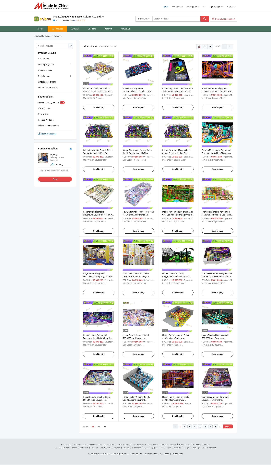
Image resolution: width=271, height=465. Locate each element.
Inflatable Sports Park (47, 87)
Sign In (166, 6)
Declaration (164, 454)
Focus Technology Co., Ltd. (117, 454)
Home (40, 28)
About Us (75, 28)
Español (74, 448)
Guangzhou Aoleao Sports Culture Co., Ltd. (77, 16)
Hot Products (66, 444)
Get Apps (216, 6)
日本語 (162, 448)
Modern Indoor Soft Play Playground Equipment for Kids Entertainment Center (176, 276)
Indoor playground (46, 64)
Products (59, 28)
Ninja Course (43, 76)
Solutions (92, 28)
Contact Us (125, 28)
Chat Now (58, 164)
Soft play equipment (47, 81)
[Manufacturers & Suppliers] (52, 5)
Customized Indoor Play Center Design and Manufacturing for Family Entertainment (136, 276)
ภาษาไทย (177, 448)
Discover (108, 28)
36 (99, 426)
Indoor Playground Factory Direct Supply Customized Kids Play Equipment (97, 153)
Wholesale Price (139, 444)
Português (84, 448)
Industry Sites (153, 444)
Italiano (117, 448)
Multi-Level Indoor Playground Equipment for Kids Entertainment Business (216, 91)
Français (94, 448)
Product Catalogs (48, 133)
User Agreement (151, 454)
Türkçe (186, 448)
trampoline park (45, 70)
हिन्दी (169, 448)
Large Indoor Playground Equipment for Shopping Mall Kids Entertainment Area (98, 276)
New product (43, 58)
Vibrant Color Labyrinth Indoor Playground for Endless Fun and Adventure (97, 91)
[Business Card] (71, 149)
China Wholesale (124, 444)
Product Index (184, 444)
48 (105, 426)
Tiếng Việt (196, 448)
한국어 (154, 448)
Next (227, 426)
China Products (80, 444)
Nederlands (136, 448)
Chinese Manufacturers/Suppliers (102, 444)
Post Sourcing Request (225, 18)
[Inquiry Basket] (204, 6)
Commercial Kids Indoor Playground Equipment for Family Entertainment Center (97, 214)
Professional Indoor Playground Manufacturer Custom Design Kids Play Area (217, 214)
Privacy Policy (177, 454)
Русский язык (106, 448)
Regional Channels (169, 444)
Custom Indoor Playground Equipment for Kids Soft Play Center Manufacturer (98, 338)
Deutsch (126, 448)
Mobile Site (197, 444)
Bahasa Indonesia (209, 448)
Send (55, 179)
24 (93, 426)
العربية (146, 448)
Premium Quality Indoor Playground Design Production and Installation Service (138, 91)
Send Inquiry (98, 107)
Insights (207, 444)
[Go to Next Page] (230, 46)
